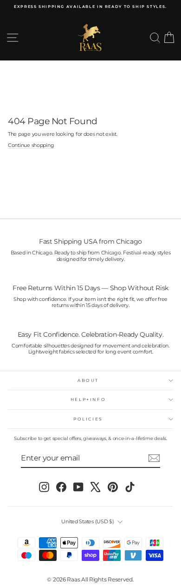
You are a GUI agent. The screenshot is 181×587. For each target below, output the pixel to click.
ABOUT (88, 380)
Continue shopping (31, 145)
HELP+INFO (88, 399)
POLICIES (88, 418)
